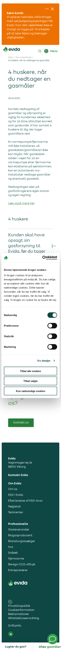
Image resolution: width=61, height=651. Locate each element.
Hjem (11, 58)
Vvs (10, 547)
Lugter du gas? (15, 646)
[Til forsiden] (11, 50)
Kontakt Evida (18, 475)
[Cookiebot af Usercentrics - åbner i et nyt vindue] (43, 258)
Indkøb (13, 553)
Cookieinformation (21, 610)
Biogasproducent (20, 535)
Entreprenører (18, 570)
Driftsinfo (14, 626)
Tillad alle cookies (30, 370)
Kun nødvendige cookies (30, 390)
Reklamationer (18, 614)
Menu (54, 51)
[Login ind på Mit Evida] (46, 51)
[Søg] (40, 51)
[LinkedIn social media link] (10, 633)
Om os (12, 489)
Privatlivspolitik (19, 606)
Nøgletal (14, 506)
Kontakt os (21, 422)
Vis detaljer (43, 360)
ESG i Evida (15, 495)
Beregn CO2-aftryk (21, 564)
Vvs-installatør (24, 58)
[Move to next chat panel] (52, 639)
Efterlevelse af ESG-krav (25, 501)
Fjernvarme (16, 558)
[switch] (52, 325)
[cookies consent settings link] (10, 601)
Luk (47, 9)
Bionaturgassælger (21, 541)
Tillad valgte (30, 381)
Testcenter (15, 512)
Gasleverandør (18, 529)
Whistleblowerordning (23, 618)
